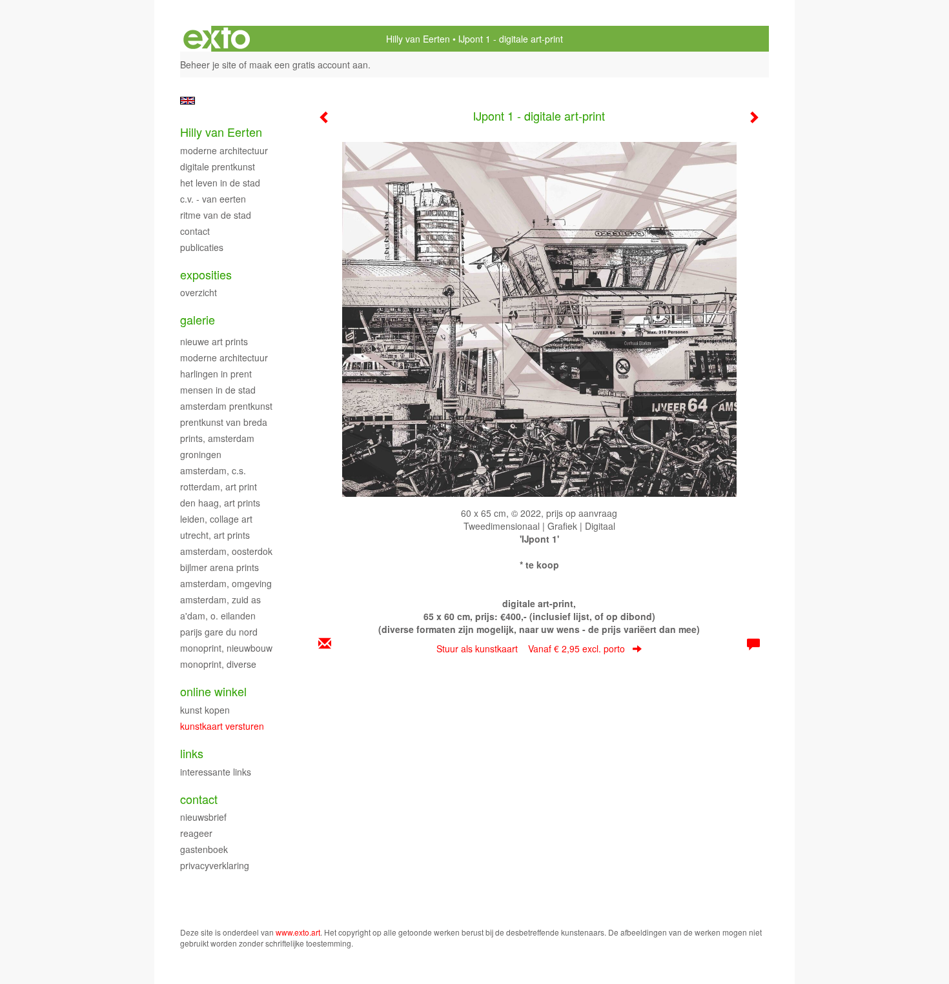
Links (191, 753)
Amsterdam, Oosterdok (226, 551)
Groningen (200, 454)
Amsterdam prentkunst (226, 405)
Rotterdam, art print (218, 486)
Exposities (206, 274)
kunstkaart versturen (222, 725)
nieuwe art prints (214, 341)
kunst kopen (205, 709)
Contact (195, 231)
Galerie (197, 320)
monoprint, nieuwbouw (226, 647)
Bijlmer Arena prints (219, 567)
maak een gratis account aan (308, 64)
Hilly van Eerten (418, 38)
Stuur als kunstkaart (530, 648)
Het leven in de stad (220, 182)
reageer (196, 833)
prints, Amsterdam (217, 438)
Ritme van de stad (215, 214)
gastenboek (204, 849)
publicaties (201, 247)
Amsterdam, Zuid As (220, 599)
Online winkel (213, 691)
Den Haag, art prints (220, 502)
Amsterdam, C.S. (213, 470)
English (187, 101)
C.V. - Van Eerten (213, 198)
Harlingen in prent (216, 373)
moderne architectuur (224, 357)
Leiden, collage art (216, 518)
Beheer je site (208, 64)
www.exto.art (298, 932)
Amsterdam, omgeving (226, 583)
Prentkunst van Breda (223, 422)
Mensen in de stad (218, 389)
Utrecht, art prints (215, 534)
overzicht (198, 292)
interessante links (215, 771)
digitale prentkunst (217, 166)
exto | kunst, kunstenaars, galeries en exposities (216, 39)
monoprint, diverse (218, 664)
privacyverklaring (214, 865)
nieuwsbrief (203, 816)
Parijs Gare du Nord (219, 631)
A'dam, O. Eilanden (218, 615)
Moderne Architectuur (224, 150)
